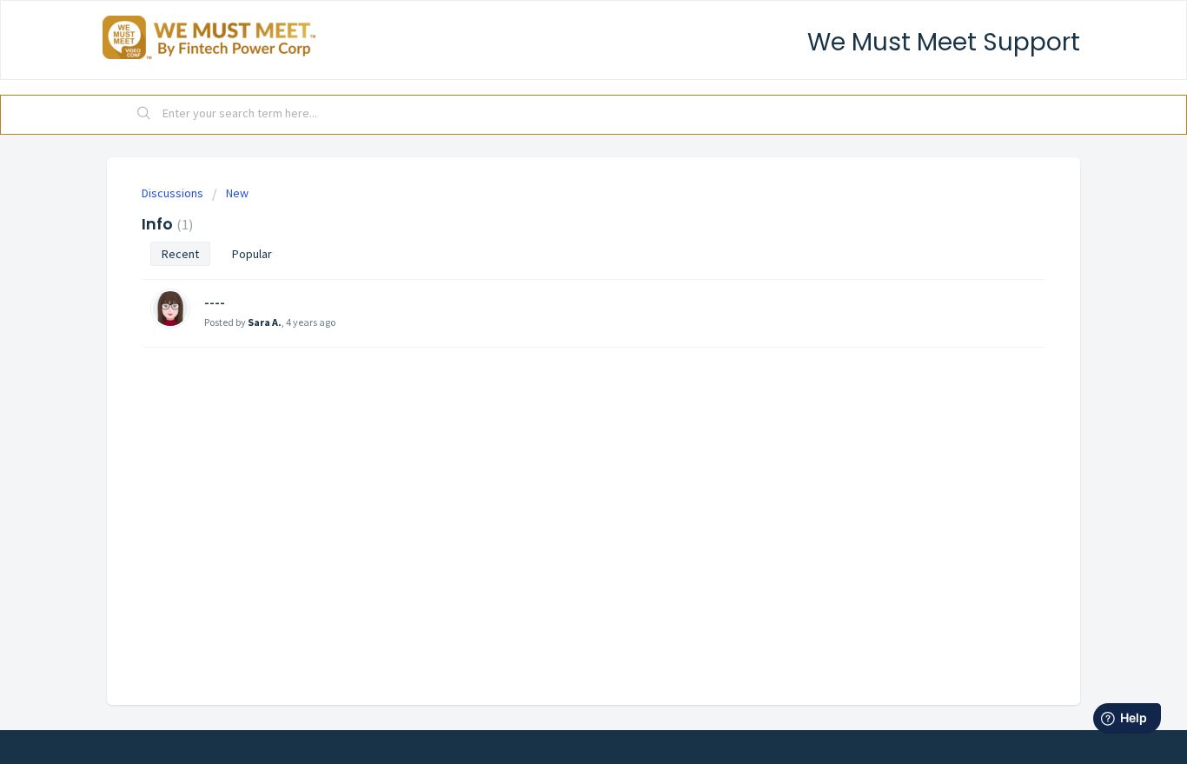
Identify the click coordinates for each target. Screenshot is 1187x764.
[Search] (144, 114)
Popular (252, 254)
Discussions (172, 193)
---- (214, 301)
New (237, 193)
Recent (180, 254)
